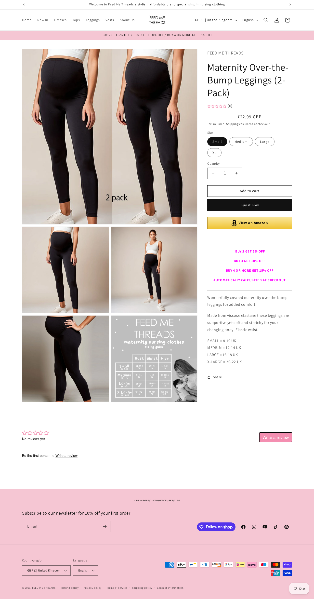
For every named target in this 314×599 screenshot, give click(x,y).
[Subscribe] (104, 526)
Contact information (170, 587)
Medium (241, 141)
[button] (266, 20)
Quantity (213, 163)
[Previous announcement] (23, 4)
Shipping (232, 124)
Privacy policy (92, 587)
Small (217, 141)
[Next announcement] (290, 4)
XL (214, 152)
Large (264, 141)
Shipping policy (142, 587)
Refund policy (70, 587)
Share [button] (217, 377)
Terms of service (116, 587)
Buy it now (249, 205)
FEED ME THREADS (44, 587)
